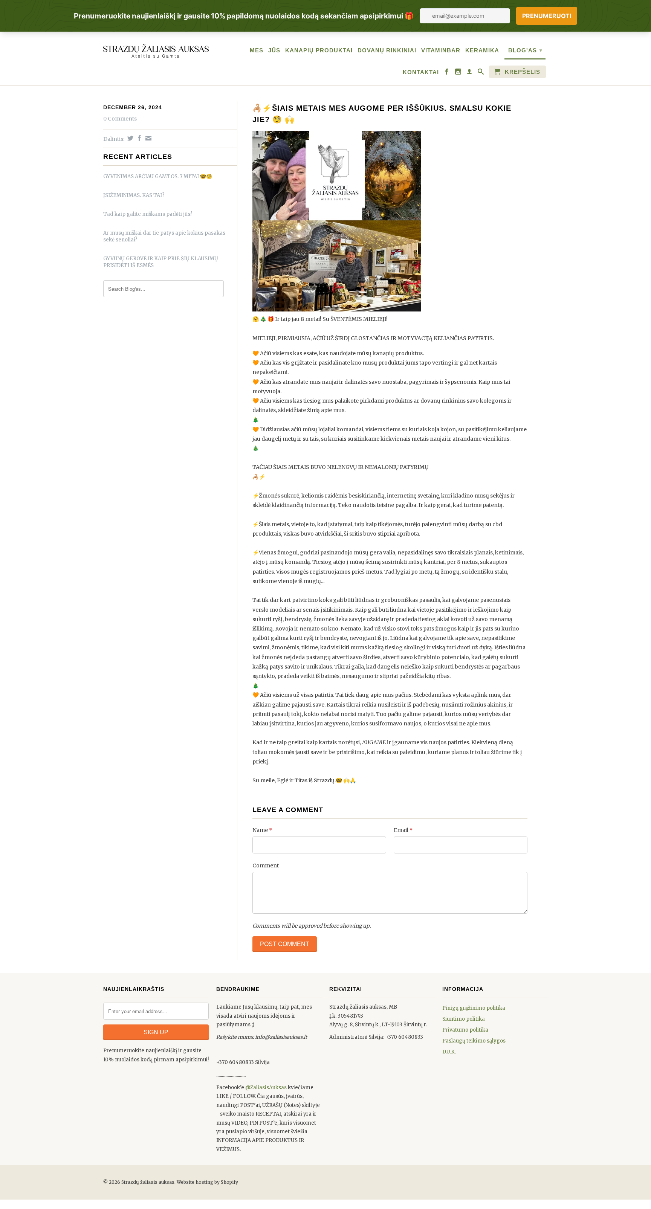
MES (256, 50)
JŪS (274, 50)
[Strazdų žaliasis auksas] (156, 49)
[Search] (481, 73)
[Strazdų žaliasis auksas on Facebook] (447, 73)
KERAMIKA (482, 50)
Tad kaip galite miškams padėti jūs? (148, 214)
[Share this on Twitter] (129, 138)
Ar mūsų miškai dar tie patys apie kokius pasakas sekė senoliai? (164, 236)
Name (262, 830)
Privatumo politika (465, 1030)
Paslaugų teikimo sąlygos (474, 1041)
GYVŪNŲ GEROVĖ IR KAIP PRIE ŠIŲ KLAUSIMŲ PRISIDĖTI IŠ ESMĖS (160, 262)
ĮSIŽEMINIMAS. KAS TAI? (134, 195)
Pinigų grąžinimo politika (473, 1008)
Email (403, 830)
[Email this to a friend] (147, 138)
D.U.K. (449, 1052)
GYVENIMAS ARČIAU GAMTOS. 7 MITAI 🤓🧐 (157, 176)
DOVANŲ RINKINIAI (387, 50)
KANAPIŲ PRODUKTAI (319, 50)
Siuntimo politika (463, 1019)
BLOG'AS (525, 50)
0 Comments (120, 118)
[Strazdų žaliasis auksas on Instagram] (458, 73)
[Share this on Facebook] (138, 138)
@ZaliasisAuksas (266, 1087)
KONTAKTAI (421, 72)
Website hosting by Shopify (207, 1182)
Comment (265, 865)
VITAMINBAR (440, 50)
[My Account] (469, 73)
